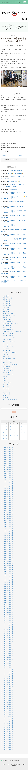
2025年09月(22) (8, 469)
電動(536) (6, 356)
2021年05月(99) (8, 571)
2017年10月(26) (8, 653)
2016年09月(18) (8, 679)
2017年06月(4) (8, 661)
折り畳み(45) (6, 351)
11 (14, 429)
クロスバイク (11, 155)
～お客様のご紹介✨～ (14, 181)
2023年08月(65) (8, 518)
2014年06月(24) (8, 731)
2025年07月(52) (8, 473)
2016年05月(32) (8, 686)
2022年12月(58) (8, 534)
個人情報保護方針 (15, 761)
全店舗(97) (6, 296)
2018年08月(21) (8, 635)
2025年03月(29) (8, 481)
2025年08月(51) (8, 471)
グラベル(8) (6, 384)
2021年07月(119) (9, 567)
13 (21, 429)
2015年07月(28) (8, 706)
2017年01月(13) (8, 671)
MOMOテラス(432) (8, 313)
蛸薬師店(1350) (7, 298)
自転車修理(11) (7, 368)
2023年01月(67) (8, 532)
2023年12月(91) (8, 510)
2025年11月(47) (8, 465)
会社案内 (4, 761)
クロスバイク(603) (8, 335)
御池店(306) (6, 311)
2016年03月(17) (8, 690)
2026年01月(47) (8, 461)
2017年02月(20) (8, 669)
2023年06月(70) (8, 522)
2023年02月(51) (8, 530)
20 (21, 432)
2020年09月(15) (8, 586)
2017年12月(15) (8, 649)
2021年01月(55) (8, 579)
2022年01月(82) (8, 555)
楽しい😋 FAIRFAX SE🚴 (15, 173)
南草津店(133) (7, 327)
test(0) (5, 380)
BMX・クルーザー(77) (9, 343)
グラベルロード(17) (8, 386)
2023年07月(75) (8, 520)
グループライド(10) (8, 366)
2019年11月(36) (8, 606)
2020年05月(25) (8, 594)
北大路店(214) (7, 304)
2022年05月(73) (8, 547)
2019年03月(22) (8, 622)
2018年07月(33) (8, 637)
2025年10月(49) (8, 467)
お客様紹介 (19, 155)
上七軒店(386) (7, 319)
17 (10, 432)
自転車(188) (6, 394)
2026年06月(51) (8, 451)
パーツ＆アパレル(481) (9, 358)
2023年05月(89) (8, 524)
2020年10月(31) (8, 585)
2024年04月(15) (8, 502)
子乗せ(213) (6, 354)
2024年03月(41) (8, 504)
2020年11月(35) (8, 583)
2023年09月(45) (8, 516)
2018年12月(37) (8, 628)
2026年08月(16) (8, 447)
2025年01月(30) (8, 485)
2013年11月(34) (8, 745)
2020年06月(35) (8, 592)
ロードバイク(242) (8, 333)
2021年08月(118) (9, 565)
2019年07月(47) (8, 614)
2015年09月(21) (8, 702)
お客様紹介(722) (7, 362)
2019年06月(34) (8, 616)
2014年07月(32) (8, 729)
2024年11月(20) (8, 489)
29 (3, 438)
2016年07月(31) (8, 683)
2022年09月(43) (8, 540)
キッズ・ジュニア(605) (9, 353)
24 (10, 435)
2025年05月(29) (8, 477)
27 (21, 435)
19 (17, 432)
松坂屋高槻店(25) (8, 329)
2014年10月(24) (8, 724)
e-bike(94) (6, 388)
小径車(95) (6, 349)
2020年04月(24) (8, 596)
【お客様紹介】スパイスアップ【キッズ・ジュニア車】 (13, 193)
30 (6, 438)
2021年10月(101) (9, 561)
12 (17, 429)
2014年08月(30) (8, 728)
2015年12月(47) (8, 696)
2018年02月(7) (8, 647)
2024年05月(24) (8, 500)
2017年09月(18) (8, 655)
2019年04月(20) (8, 620)
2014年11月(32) (8, 722)
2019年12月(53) (8, 604)
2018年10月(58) (8, 632)
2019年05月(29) (8, 618)
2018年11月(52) (8, 630)
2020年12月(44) (8, 581)
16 (6, 432)
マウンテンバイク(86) (9, 337)
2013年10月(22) (8, 747)
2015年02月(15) (8, 716)
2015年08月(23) (8, 704)
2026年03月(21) (8, 457)
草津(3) (5, 376)
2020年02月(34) (8, 600)
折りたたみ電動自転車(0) (10, 399)
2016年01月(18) (8, 694)
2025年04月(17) (8, 479)
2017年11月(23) (8, 651)
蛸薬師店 (4, 155)
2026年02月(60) (8, 459)
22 (3, 435)
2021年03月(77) (8, 575)
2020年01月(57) (8, 602)
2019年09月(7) (8, 610)
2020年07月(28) (8, 590)
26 (17, 435)
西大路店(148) (7, 305)
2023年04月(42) (8, 526)
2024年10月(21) (8, 491)
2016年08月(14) (8, 681)
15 (3, 432)
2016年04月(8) (8, 688)
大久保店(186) (7, 302)
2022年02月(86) (8, 553)
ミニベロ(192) (7, 339)
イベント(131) (7, 360)
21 (25, 432)
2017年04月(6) (8, 665)
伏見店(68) (6, 309)
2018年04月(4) (8, 643)
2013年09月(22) (8, 749)
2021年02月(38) (8, 577)
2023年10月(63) (8, 514)
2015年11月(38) (8, 698)
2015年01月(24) (8, 718)
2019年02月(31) (8, 624)
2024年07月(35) (8, 496)
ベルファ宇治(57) (8, 321)
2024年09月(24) (8, 492)
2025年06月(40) (8, 475)
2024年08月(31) (8, 494)
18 (14, 432)
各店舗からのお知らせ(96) (10, 364)
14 (25, 429)
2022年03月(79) (8, 551)
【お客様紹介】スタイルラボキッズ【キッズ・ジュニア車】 (13, 267)
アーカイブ (14, 444)
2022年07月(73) (8, 543)
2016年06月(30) (8, 684)
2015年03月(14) (8, 714)
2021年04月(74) (8, 573)
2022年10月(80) (8, 538)
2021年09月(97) (8, 563)
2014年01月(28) (8, 741)
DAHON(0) (6, 396)
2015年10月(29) (8, 700)
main (14, 280)
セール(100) (6, 372)
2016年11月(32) (8, 675)
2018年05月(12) (8, 641)
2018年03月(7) (8, 645)
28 (25, 435)
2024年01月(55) (8, 508)
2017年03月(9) (8, 667)
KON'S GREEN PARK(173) (11, 323)
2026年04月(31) (8, 455)
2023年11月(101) (9, 512)
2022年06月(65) (8, 545)
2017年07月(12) (8, 659)
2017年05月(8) (8, 663)
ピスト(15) (6, 390)
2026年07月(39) (8, 449)
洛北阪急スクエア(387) (9, 315)
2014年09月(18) (8, 726)
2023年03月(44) (8, 528)
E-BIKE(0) (6, 398)
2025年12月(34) (8, 463)
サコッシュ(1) (7, 382)
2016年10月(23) (8, 677)
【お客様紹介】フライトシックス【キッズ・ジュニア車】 (13, 249)
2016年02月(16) (8, 692)
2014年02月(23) (8, 739)
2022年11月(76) (8, 536)
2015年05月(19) (8, 710)
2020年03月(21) (8, 598)
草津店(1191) (7, 317)
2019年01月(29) (8, 626)
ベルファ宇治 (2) (8, 374)
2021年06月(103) (9, 569)
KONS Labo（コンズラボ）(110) (12, 331)
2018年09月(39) (8, 634)
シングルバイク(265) (9, 341)
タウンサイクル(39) (8, 347)
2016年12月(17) (8, 673)
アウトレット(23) (8, 370)
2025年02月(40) (8, 483)
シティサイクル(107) (9, 345)
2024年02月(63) (8, 506)
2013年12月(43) (8, 743)
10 (10, 429)
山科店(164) (6, 307)
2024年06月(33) (8, 498)
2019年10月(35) (8, 608)
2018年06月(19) (8, 639)
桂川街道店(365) (7, 325)
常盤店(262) (6, 300)
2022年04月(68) (8, 549)
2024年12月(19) (8, 487)
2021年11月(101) (9, 559)
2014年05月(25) (8, 733)
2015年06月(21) (8, 708)
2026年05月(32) (8, 453)
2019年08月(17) (8, 612)
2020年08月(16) (8, 589)
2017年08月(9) (8, 657)
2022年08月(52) (8, 541)
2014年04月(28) (8, 735)
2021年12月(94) (8, 557)
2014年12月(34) (8, 720)
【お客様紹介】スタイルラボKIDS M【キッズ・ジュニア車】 (12, 185)
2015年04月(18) (8, 712)
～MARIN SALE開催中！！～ (16, 170)
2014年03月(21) (8, 737)
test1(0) (5, 378)
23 (6, 435)
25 (14, 435)
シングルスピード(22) (9, 392)
